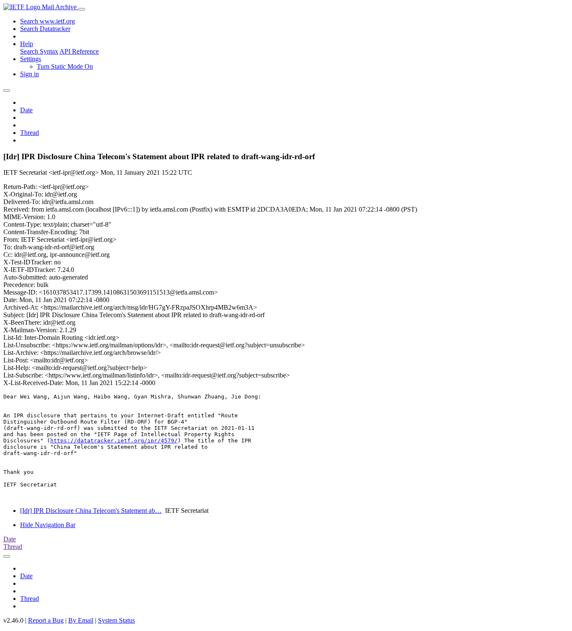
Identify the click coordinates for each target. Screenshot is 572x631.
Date (26, 110)
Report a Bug (46, 620)
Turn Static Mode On (65, 66)
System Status (116, 620)
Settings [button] (30, 58)
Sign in (29, 74)
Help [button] (26, 43)
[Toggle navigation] (81, 9)
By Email (80, 620)
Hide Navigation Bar (47, 524)
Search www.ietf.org (47, 21)
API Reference (79, 51)
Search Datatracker (45, 28)
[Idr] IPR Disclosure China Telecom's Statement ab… (91, 510)
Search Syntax (39, 51)
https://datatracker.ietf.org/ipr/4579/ (114, 440)
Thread (29, 132)
